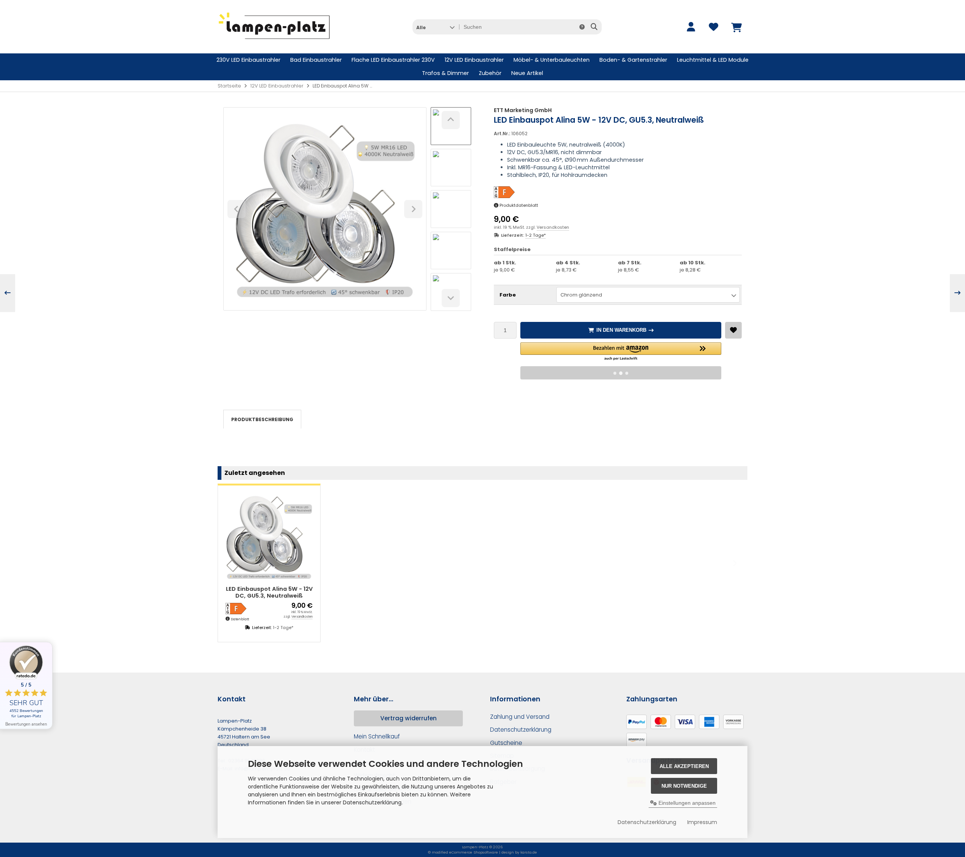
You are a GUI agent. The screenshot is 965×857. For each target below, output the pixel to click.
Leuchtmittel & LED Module (713, 60)
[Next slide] (451, 298)
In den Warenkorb (621, 330)
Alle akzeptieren (684, 766)
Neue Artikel (527, 73)
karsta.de (528, 852)
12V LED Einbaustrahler (474, 60)
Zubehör (490, 73)
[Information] (582, 26)
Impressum (702, 822)
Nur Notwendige (684, 786)
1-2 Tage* (535, 235)
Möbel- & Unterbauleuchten (552, 60)
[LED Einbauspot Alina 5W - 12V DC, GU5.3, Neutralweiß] (269, 536)
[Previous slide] (230, 563)
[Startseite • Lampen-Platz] (274, 42)
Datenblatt (240, 619)
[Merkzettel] (713, 26)
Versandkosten (553, 227)
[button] (435, 27)
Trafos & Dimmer (445, 73)
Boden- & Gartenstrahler (633, 60)
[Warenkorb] (736, 26)
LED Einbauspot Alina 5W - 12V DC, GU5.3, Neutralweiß (269, 592)
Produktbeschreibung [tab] (262, 419)
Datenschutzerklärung (647, 822)
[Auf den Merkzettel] (733, 330)
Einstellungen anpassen (686, 803)
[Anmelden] (690, 26)
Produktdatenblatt (519, 205)
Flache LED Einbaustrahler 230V (393, 60)
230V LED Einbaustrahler (248, 60)
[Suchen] (594, 27)
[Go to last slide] (451, 120)
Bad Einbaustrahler (316, 60)
